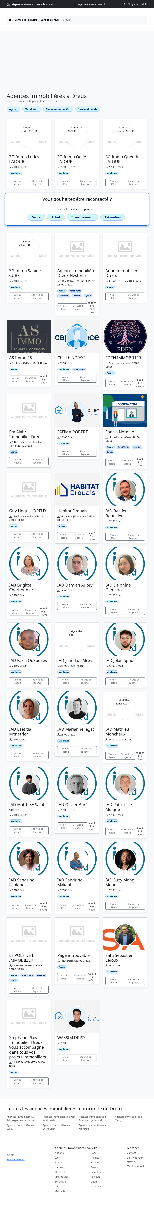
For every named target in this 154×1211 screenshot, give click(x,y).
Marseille (60, 1191)
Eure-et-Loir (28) (50, 19)
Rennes (95, 1157)
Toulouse (60, 1162)
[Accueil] (10, 19)
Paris (94, 1153)
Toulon (95, 1162)
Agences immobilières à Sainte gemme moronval (21, 1118)
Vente (36, 217)
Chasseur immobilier (58, 109)
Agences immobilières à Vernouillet (56, 1126)
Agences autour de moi (91, 4)
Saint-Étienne (98, 1172)
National (59, 1153)
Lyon (57, 1157)
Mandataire (32, 109)
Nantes (59, 1167)
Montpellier (61, 1172)
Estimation (113, 217)
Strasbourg (61, 1176)
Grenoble (96, 1186)
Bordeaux (60, 1181)
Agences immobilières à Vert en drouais (59, 1118)
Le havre (95, 1176)
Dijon (94, 1181)
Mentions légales (136, 1166)
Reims (94, 1167)
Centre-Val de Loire (26, 19)
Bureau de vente (87, 109)
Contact (131, 1153)
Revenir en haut (16, 1159)
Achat (56, 217)
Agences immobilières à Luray (20, 1126)
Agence (13, 109)
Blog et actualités (137, 4)
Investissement (82, 217)
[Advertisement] (77, 63)
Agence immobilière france (32, 4)
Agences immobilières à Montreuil (92, 1126)
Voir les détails (17, 183)
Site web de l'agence (37, 183)
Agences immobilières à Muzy (128, 1118)
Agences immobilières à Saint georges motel (92, 1118)
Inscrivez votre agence (135, 1159)
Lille (57, 1186)
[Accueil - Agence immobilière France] (23, 1148)
